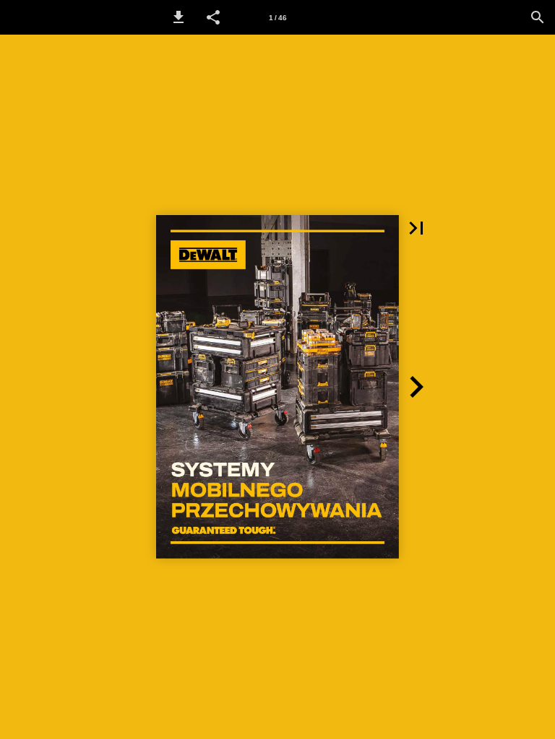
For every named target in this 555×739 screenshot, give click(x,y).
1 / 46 (278, 18)
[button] (178, 17)
